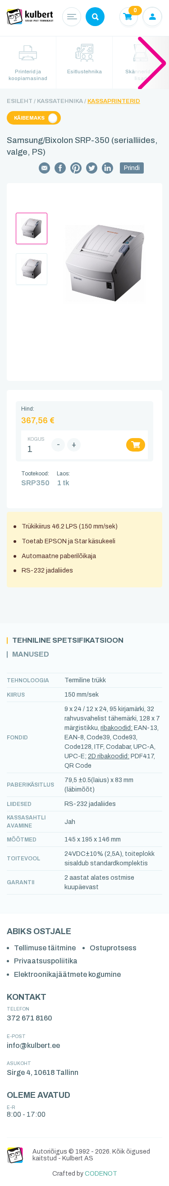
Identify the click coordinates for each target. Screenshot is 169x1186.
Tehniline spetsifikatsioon (67, 640)
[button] (152, 62)
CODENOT (101, 1173)
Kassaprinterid (113, 101)
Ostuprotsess (113, 948)
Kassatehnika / (61, 101)
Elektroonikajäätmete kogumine (67, 974)
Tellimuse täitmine (45, 948)
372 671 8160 (29, 1018)
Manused (30, 654)
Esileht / (21, 101)
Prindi (132, 168)
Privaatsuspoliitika (46, 961)
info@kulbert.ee (33, 1045)
